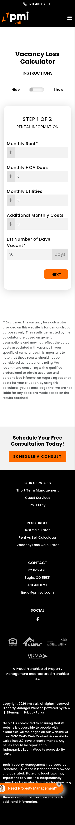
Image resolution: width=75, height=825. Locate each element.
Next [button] (56, 274)
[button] (37, 619)
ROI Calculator (37, 530)
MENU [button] (69, 18)
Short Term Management (37, 490)
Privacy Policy (34, 712)
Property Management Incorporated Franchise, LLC (37, 673)
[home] (15, 18)
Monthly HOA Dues (27, 167)
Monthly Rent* (22, 144)
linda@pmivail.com (37, 592)
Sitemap (13, 712)
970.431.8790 (39, 4)
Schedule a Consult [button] (37, 456)
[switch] (36, 89)
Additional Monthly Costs (35, 215)
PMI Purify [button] (37, 505)
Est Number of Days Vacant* (28, 242)
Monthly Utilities (24, 191)
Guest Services (37, 497)
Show (58, 89)
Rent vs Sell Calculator (37, 537)
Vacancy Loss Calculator (37, 544)
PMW (66, 708)
